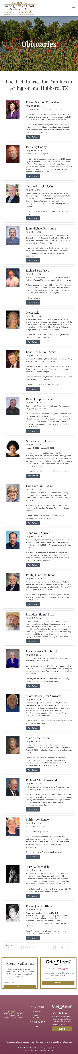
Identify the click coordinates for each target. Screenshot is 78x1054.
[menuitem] (37, 1007)
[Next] (72, 947)
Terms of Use (39, 1050)
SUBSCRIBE (20, 987)
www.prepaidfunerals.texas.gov (59, 1042)
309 (62, 947)
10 (53, 947)
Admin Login (49, 1050)
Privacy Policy (29, 1050)
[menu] (73, 8)
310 (68, 947)
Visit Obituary (33, 137)
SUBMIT (58, 983)
